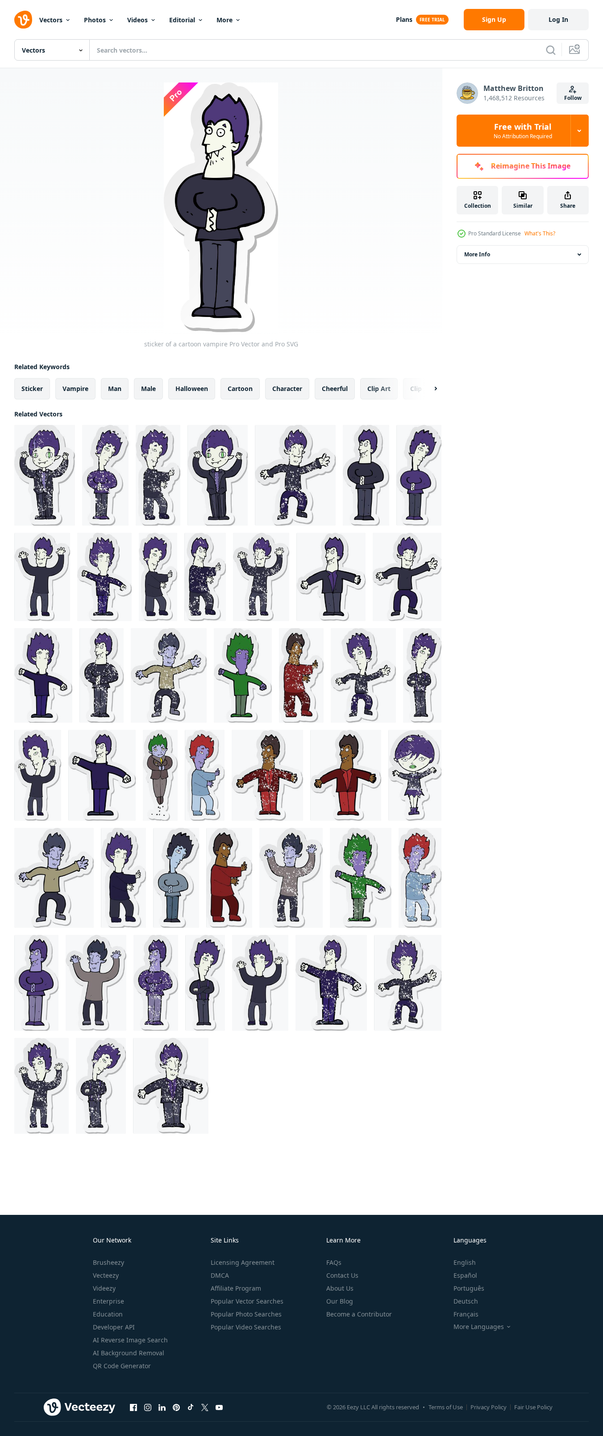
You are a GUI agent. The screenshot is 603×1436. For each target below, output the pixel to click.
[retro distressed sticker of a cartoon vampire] (158, 475)
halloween (191, 388)
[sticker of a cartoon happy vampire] (102, 775)
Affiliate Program (236, 1288)
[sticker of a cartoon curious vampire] (418, 475)
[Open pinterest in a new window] (176, 1407)
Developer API (114, 1327)
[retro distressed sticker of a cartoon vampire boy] (44, 475)
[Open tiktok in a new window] (190, 1407)
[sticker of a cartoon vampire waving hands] (229, 878)
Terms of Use (445, 1407)
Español (465, 1275)
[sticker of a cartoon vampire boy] (217, 475)
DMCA (220, 1275)
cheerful (335, 388)
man (114, 388)
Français (465, 1314)
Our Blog (339, 1301)
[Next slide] (428, 388)
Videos (137, 20)
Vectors (50, 20)
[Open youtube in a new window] (219, 1407)
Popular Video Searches (246, 1327)
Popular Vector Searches (247, 1301)
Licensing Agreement (242, 1262)
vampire (75, 388)
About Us (339, 1288)
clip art (379, 388)
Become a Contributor (359, 1314)
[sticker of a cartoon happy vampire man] (42, 577)
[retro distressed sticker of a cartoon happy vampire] (331, 983)
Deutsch (465, 1301)
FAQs (333, 1262)
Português (468, 1288)
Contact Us (342, 1275)
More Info (477, 254)
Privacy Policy (488, 1407)
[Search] (550, 50)
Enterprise (108, 1301)
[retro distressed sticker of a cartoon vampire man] (104, 577)
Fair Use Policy (533, 1407)
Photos (95, 20)
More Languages (478, 1326)
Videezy (104, 1288)
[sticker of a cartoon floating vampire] (160, 775)
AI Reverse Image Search (130, 1340)
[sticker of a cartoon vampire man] (331, 577)
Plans (404, 19)
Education (108, 1314)
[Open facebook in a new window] (133, 1407)
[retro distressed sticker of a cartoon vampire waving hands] (205, 577)
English (464, 1262)
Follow (573, 98)
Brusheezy (108, 1262)
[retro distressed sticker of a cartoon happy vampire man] (295, 475)
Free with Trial (523, 130)
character (287, 388)
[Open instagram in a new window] (147, 1407)
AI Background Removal (128, 1353)
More (224, 20)
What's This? (539, 233)
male (148, 388)
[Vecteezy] (23, 20)
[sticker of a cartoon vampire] (366, 475)
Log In (558, 19)
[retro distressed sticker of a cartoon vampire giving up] (41, 1086)
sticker (32, 388)
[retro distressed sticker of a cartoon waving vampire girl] (414, 775)
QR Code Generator (122, 1366)
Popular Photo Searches (246, 1314)
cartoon (240, 388)
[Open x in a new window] (204, 1407)
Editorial (182, 20)
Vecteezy (106, 1275)
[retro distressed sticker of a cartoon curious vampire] (105, 475)
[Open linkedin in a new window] (162, 1407)
